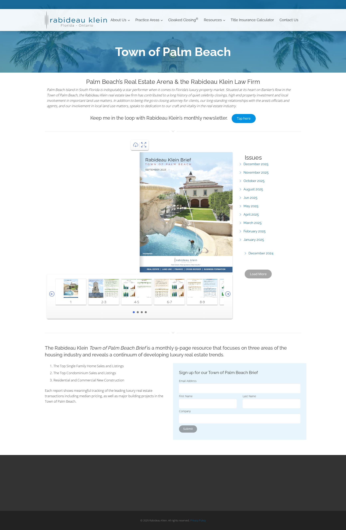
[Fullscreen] (143, 145)
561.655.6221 (61, 483)
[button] (128, 20)
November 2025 (256, 172)
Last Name (249, 396)
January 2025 (253, 240)
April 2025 (251, 214)
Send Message (63, 489)
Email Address (188, 381)
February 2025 (254, 231)
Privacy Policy (198, 520)
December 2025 (255, 164)
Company (185, 411)
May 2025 (250, 206)
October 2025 (254, 181)
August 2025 (253, 189)
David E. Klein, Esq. (125, 483)
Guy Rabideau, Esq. (125, 489)
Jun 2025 (250, 198)
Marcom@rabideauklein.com (75, 494)
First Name (186, 396)
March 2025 (252, 223)
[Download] (135, 145)
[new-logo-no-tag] (76, 20)
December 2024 (260, 253)
